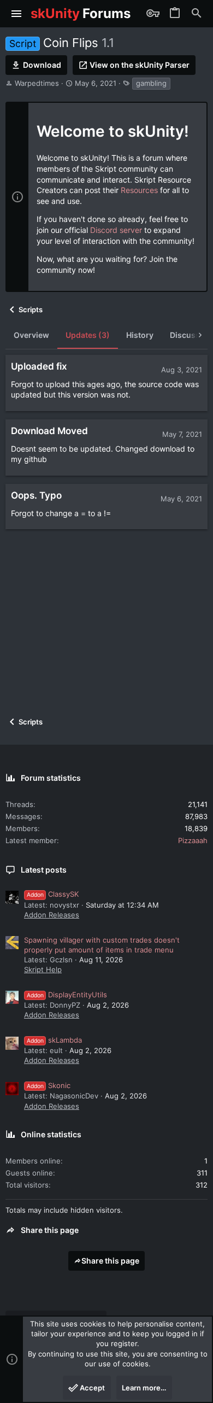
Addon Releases (51, 914)
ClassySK (53, 894)
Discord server (116, 230)
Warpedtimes (37, 83)
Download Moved (49, 430)
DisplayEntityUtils (67, 994)
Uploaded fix (39, 366)
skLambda (54, 1040)
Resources (139, 190)
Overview (31, 335)
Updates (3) (88, 335)
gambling (151, 83)
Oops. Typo (36, 495)
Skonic (48, 1085)
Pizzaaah (193, 840)
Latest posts (44, 869)
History (139, 335)
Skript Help (43, 969)
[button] (16, 14)
